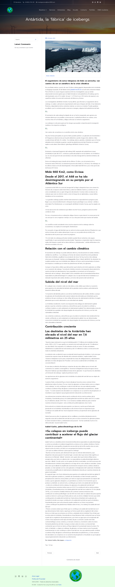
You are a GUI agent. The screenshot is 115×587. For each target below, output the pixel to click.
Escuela (75, 10)
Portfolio (92, 10)
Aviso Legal (35, 576)
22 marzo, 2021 (51, 38)
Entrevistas (61, 10)
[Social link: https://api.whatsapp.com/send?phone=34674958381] (95, 2)
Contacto (83, 10)
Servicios (52, 10)
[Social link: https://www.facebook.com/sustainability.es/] (92, 2)
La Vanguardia (68, 540)
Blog (68, 10)
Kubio (59, 584)
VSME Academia (102, 10)
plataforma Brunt (76, 89)
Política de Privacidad (38, 579)
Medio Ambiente (50, 76)
